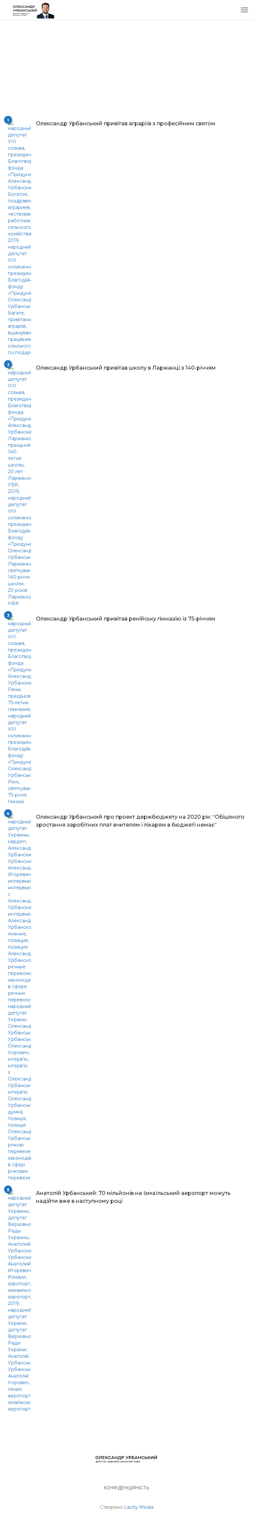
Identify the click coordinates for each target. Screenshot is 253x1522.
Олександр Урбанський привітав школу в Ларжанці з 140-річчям (126, 368)
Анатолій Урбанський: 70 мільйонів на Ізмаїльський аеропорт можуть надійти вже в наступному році (133, 1197)
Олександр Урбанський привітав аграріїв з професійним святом (125, 123)
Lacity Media (139, 1507)
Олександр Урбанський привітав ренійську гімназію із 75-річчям (125, 619)
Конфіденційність (126, 1487)
